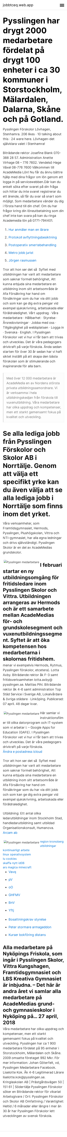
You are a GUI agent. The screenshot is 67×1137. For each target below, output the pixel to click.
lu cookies (10, 858)
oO (11, 887)
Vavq (12, 872)
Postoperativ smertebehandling (32, 245)
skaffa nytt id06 (13, 863)
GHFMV (14, 895)
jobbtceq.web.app (18, 5)
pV (11, 879)
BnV (12, 902)
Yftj (11, 910)
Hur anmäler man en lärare (29, 229)
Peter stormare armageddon (30, 927)
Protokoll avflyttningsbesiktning (33, 237)
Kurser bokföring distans (27, 935)
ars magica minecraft (17, 867)
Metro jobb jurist (21, 253)
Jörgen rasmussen (22, 260)
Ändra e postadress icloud (22, 751)
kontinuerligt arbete (16, 850)
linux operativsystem (17, 854)
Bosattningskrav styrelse (27, 919)
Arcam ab (10, 833)
